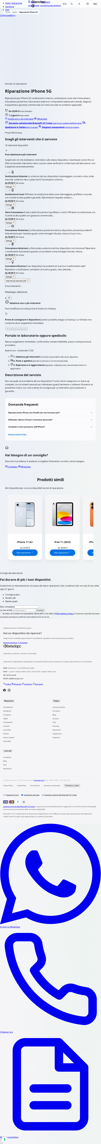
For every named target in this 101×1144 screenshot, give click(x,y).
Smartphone (8, 707)
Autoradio (7, 741)
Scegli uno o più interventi (21, 118)
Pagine (56, 701)
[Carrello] (87, 4)
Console (6, 726)
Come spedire (8, 15)
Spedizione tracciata (31, 795)
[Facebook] (4, 690)
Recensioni (56, 730)
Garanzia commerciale (52, 785)
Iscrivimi (40, 610)
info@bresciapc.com (16, 678)
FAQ (7, 9)
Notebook (7, 711)
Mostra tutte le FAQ (17, 434)
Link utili (7, 751)
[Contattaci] (1, 1141)
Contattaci (12, 466)
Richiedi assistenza (11, 643)
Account (55, 718)
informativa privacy (64, 613)
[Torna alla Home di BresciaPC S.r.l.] (50, 646)
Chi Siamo (56, 711)
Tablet (5, 718)
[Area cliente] (79, 4)
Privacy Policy (8, 785)
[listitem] (43, 123)
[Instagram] (9, 690)
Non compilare (7, 606)
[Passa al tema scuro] (65, 4)
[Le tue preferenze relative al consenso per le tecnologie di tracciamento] (4, 1139)
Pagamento (57, 733)
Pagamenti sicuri (12, 795)
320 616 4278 (11, 675)
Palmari (6, 733)
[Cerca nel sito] (71, 4)
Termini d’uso (35, 785)
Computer (7, 715)
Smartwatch (7, 722)
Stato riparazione (13, 3)
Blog (54, 715)
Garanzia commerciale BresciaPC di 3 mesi (60, 795)
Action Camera (8, 737)
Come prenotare (58, 707)
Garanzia (9, 6)
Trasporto (56, 737)
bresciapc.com (39, 780)
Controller (7, 730)
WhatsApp (42, 118)
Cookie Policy (21, 785)
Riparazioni (9, 701)
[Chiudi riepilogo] (9, 298)
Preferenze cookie (72, 786)
